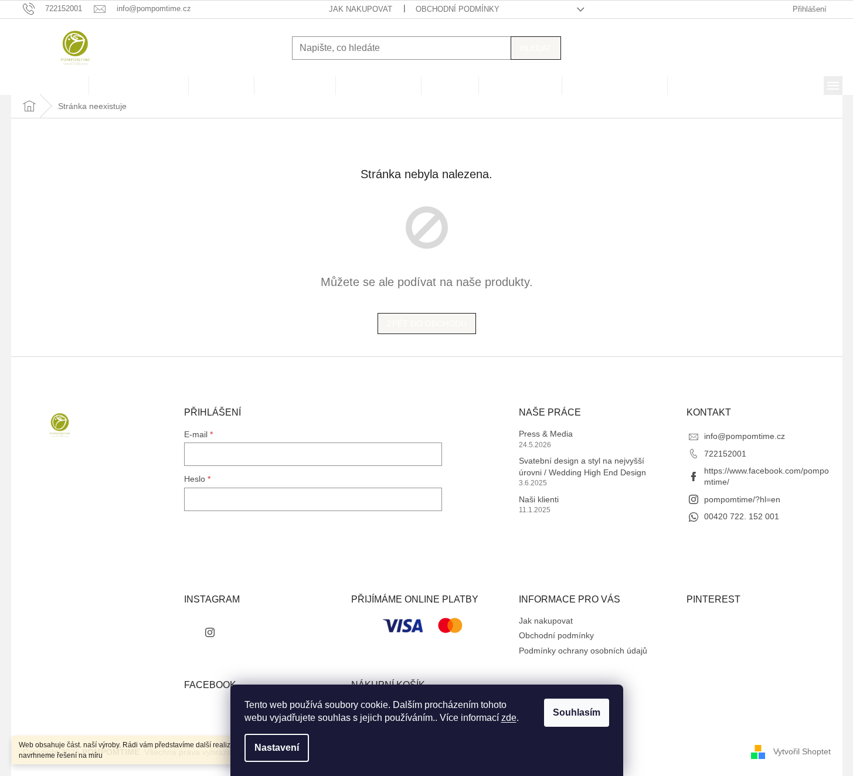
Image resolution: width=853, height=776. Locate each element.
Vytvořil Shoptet (802, 751)
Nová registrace (213, 551)
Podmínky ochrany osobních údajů (583, 650)
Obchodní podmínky (457, 9)
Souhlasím (576, 712)
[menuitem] (50, 85)
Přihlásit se (221, 528)
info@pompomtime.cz (744, 436)
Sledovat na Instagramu (264, 632)
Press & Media (546, 433)
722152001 (725, 453)
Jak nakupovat (360, 9)
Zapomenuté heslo (219, 565)
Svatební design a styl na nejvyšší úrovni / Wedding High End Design (582, 466)
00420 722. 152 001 (741, 516)
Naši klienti (539, 499)
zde (508, 718)
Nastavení (276, 748)
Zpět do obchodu (427, 323)
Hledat (536, 48)
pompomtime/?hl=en (742, 499)
